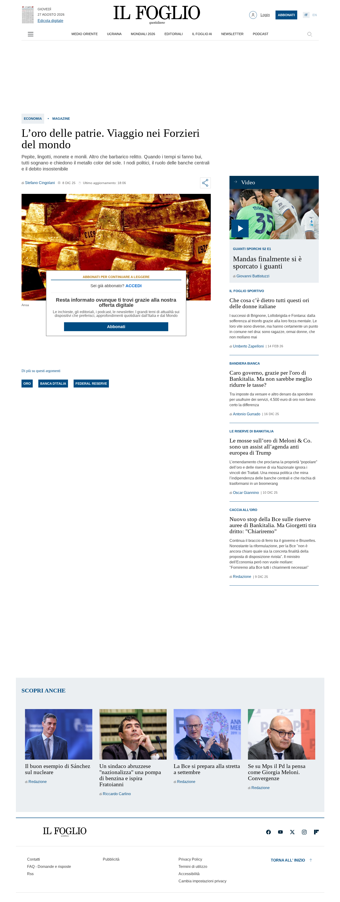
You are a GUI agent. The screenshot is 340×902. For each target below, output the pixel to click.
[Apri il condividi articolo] (205, 183)
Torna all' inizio (288, 860)
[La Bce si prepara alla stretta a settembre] (207, 734)
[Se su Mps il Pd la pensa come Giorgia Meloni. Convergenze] (281, 734)
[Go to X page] (292, 832)
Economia (33, 118)
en (314, 15)
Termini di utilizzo (193, 867)
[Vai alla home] (157, 15)
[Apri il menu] (30, 34)
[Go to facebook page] (268, 832)
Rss (30, 874)
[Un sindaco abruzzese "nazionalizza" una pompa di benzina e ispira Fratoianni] (133, 734)
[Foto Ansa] (274, 214)
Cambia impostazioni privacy (202, 881)
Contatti (33, 859)
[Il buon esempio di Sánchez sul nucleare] (58, 734)
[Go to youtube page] (280, 832)
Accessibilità (189, 874)
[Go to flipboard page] (316, 832)
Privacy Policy (190, 859)
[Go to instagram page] (304, 832)
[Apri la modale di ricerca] (309, 34)
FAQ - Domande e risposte (49, 867)
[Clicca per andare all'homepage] (64, 832)
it (306, 15)
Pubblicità (111, 859)
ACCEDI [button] (133, 285)
